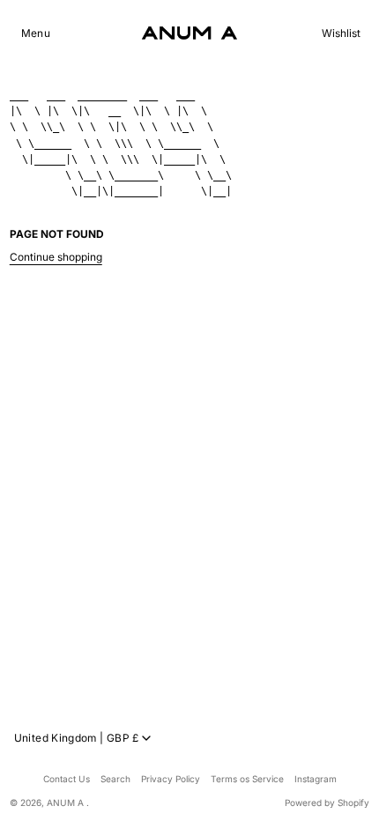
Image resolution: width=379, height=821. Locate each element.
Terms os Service (247, 778)
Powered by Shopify (327, 802)
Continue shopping (56, 256)
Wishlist (341, 33)
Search (115, 778)
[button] (36, 33)
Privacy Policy (170, 778)
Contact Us (66, 778)
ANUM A (66, 802)
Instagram (315, 778)
